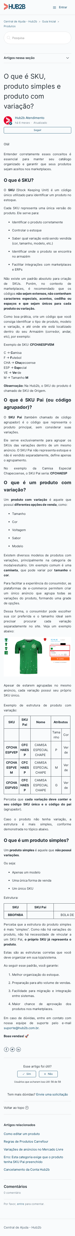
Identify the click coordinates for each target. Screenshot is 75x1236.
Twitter (12, 1049)
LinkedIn (18, 1049)
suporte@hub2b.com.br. (21, 1028)
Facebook (6, 1049)
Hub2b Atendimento (29, 118)
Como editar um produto (22, 1134)
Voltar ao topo (14, 1108)
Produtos (10, 26)
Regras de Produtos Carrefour (26, 1141)
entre (20, 1203)
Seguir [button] (37, 130)
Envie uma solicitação (52, 1094)
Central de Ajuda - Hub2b (20, 21)
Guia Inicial (49, 21)
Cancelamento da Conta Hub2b (27, 1169)
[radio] (26, 1074)
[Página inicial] (14, 9)
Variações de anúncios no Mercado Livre (33, 1149)
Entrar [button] (63, 7)
